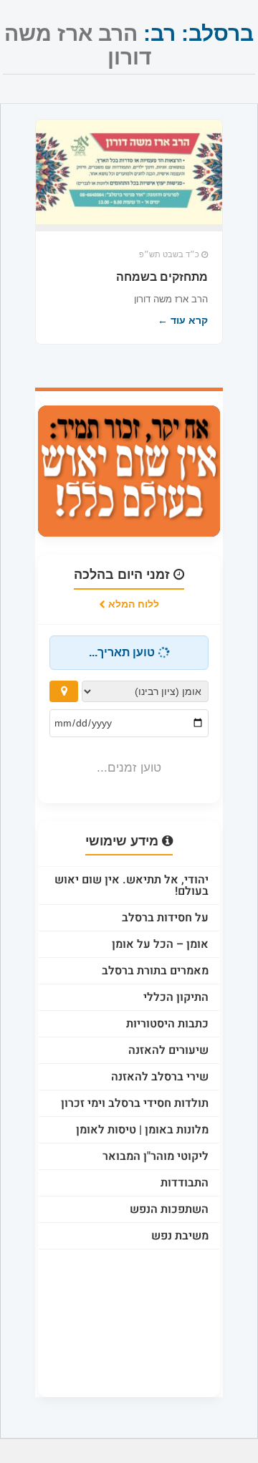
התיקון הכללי (176, 997)
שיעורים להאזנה (168, 1050)
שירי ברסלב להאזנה (160, 1076)
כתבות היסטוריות (167, 1023)
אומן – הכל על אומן (160, 944)
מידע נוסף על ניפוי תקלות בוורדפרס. (146, 1348)
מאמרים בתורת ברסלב (155, 970)
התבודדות (185, 1182)
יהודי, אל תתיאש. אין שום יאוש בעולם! (131, 885)
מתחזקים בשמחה (162, 277)
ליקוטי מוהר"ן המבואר (155, 1156)
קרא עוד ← (183, 320)
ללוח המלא (132, 604)
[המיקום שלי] (63, 691)
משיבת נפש (180, 1235)
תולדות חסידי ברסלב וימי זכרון (135, 1103)
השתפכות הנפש (169, 1209)
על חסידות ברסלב (165, 917)
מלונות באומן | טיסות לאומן (142, 1129)
